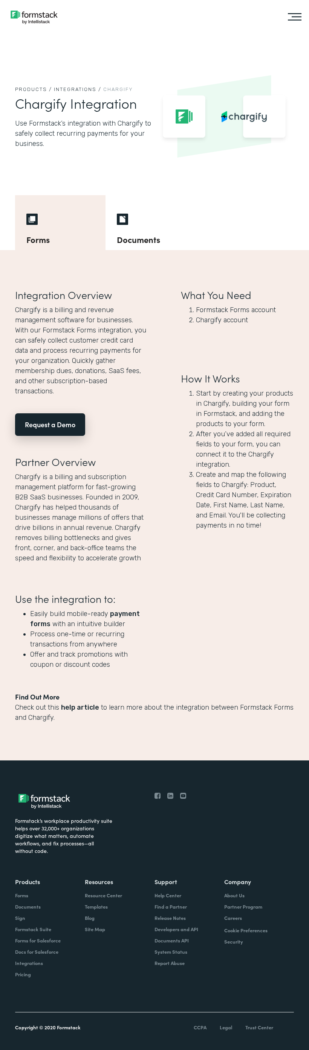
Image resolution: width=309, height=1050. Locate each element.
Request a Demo (50, 424)
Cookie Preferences (246, 930)
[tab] (60, 222)
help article (80, 707)
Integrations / (77, 89)
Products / (33, 89)
